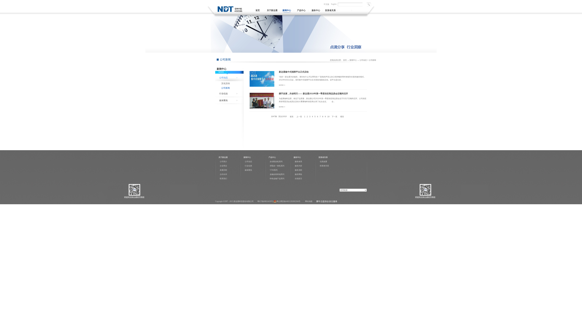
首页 (258, 10)
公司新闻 (372, 60)
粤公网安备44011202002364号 (288, 201)
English (333, 4)
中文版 (326, 4)
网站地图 (308, 201)
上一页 (299, 116)
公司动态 (363, 60)
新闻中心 (353, 60)
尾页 (342, 116)
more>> (282, 85)
